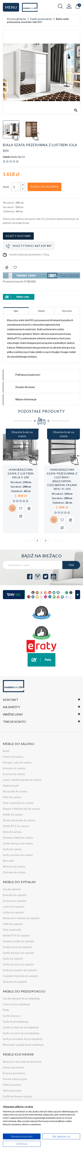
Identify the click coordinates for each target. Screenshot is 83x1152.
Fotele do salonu (13, 756)
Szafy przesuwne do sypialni (20, 970)
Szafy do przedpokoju (16, 1021)
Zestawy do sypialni (15, 981)
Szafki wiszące (11, 1015)
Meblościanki (11, 785)
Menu (11, 7)
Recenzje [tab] (67, 311)
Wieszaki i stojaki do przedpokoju (23, 1044)
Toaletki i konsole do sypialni (20, 976)
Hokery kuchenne (13, 1067)
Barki (6, 751)
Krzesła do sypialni (14, 900)
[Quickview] (21, 516)
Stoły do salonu (12, 831)
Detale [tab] (41, 311)
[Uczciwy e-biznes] (41, 633)
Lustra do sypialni (14, 906)
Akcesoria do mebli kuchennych (22, 1061)
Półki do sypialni (13, 924)
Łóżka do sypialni (13, 912)
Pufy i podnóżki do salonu (18, 803)
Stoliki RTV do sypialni (16, 935)
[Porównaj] (7, 267)
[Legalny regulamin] (41, 612)
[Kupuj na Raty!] (41, 297)
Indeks (7, 157)
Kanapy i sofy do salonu (17, 762)
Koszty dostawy (18, 236)
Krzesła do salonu (14, 774)
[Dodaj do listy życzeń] (15, 267)
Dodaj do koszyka (44, 186)
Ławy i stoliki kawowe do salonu (22, 779)
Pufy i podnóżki (12, 929)
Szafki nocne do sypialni (17, 947)
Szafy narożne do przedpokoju (21, 1033)
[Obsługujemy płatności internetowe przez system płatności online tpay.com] (41, 594)
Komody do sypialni (15, 895)
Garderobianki (12, 889)
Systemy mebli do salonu (18, 837)
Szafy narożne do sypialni (18, 964)
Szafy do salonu (12, 849)
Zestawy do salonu (14, 872)
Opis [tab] (16, 311)
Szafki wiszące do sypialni (18, 952)
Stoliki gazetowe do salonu (19, 820)
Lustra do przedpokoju (16, 1004)
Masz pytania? (32, 245)
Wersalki (8, 860)
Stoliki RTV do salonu (16, 826)
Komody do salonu (14, 768)
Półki (6, 1010)
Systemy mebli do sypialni (18, 941)
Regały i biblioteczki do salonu (21, 808)
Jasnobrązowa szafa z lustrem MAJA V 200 (21, 473)
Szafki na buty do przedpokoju (21, 1027)
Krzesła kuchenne (14, 1073)
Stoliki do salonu (13, 814)
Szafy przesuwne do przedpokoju (23, 1039)
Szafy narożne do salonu (18, 855)
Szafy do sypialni (13, 958)
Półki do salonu (12, 797)
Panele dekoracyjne (15, 1079)
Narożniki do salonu (15, 791)
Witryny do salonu (14, 866)
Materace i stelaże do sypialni (21, 918)
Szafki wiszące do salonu (18, 843)
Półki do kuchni (12, 1084)
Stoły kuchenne (12, 1090)
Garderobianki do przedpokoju (21, 998)
